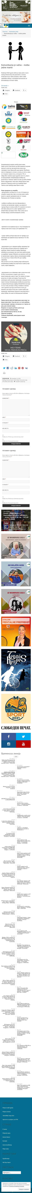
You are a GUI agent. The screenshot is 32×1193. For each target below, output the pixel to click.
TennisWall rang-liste (8, 1115)
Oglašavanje (6, 1158)
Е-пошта (5, 423)
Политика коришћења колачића (16, 1186)
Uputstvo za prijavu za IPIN (10, 1119)
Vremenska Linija (13, 31)
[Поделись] (26, 368)
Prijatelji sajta (6, 1133)
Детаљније (5, 85)
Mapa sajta (6, 1149)
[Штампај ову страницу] (4, 373)
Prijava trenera (7, 1111)
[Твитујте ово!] (4, 368)
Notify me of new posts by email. (10, 441)
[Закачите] (22, 368)
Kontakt (5, 1141)
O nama (5, 1129)
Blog (5, 380)
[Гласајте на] (12, 368)
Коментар (5, 398)
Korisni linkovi (6, 1137)
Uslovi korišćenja (7, 1145)
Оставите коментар (20, 381)
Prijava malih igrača (8, 1108)
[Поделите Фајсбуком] (8, 368)
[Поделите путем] (15, 368)
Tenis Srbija (16, 380)
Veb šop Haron (7, 1162)
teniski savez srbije (8, 381)
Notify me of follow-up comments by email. (13, 437)
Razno (11, 380)
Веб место (5, 428)
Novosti (8, 380)
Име (4, 417)
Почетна (4, 31)
